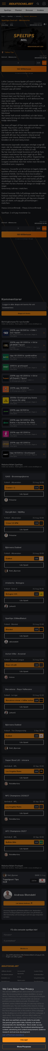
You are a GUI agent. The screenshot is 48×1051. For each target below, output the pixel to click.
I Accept (24, 1040)
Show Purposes (24, 1047)
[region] (24, 1016)
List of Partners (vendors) (13, 1035)
